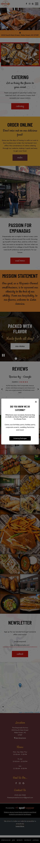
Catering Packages (20, 438)
